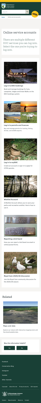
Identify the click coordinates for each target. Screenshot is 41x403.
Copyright (4, 386)
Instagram (5, 371)
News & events (12, 400)
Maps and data (9, 326)
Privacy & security (24, 386)
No (22, 348)
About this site (13, 386)
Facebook (5, 361)
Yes (9, 348)
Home (3, 17)
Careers (4, 400)
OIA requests (34, 386)
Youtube (4, 375)
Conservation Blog (8, 366)
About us (20, 400)
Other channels (7, 380)
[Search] (27, 12)
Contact (27, 400)
